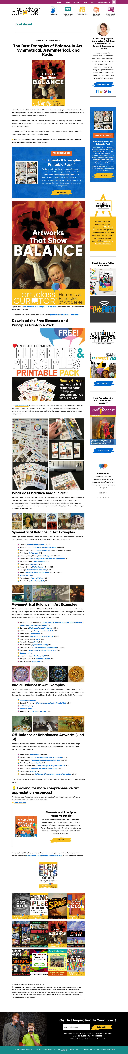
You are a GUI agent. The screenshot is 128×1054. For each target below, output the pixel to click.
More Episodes (103, 450)
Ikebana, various (26, 653)
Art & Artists (53, 14)
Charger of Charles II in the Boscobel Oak (51, 703)
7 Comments (55, 40)
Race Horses (34, 755)
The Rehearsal (35, 634)
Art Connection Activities (68, 15)
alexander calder (30, 987)
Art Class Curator (26, 11)
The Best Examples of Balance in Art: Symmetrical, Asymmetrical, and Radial (48, 50)
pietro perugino (67, 994)
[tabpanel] (103, 493)
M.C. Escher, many (26, 575)
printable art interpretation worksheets (64, 315)
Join (92, 2)
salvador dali (77, 994)
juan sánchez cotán (57, 992)
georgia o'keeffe (46, 989)
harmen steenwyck (74, 989)
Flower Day (34, 564)
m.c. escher (20, 994)
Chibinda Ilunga (44, 556)
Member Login (103, 2)
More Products (103, 383)
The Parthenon (37, 567)
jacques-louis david (18, 992)
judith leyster (69, 992)
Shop (86, 2)
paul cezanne (37, 994)
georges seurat (35, 989)
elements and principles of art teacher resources (44, 856)
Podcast (77, 2)
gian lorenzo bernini (60, 989)
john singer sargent (43, 992)
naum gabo (28, 994)
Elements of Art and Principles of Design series (40, 307)
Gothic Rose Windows (28, 700)
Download (61, 192)
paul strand (47, 994)
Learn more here (20, 803)
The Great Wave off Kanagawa (45, 647)
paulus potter (56, 994)
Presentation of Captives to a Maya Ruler (45, 760)
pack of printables (21, 405)
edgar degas (66, 987)
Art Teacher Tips (82, 14)
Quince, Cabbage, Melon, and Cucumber (50, 766)
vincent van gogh (18, 997)
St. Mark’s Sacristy (39, 711)
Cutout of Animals (43, 550)
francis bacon (16, 989)
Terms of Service (89, 1049)
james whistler (31, 992)
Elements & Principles (96, 15)
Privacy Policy (75, 1049)
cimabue (49, 987)
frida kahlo (25, 989)
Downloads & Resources (110, 15)
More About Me (103, 84)
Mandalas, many (26, 709)
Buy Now (60, 840)
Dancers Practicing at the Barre (41, 636)
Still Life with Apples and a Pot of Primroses (46, 757)
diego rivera (57, 987)
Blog (68, 2)
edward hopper (76, 987)
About (59, 2)
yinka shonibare (29, 997)
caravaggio (41, 987)
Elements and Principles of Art (33, 984)
